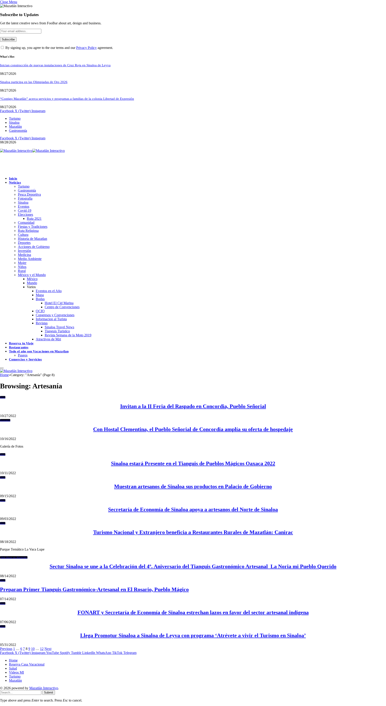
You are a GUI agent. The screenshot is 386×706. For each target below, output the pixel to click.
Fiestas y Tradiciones (32, 226)
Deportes (24, 243)
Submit (48, 692)
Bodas (40, 299)
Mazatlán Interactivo (43, 688)
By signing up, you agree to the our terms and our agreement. (58, 48)
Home (13, 660)
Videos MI (16, 672)
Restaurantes (18, 347)
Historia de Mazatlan (32, 239)
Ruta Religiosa (28, 231)
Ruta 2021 (34, 218)
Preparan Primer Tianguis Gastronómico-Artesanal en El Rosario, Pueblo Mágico (94, 589)
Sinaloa (14, 122)
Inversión (24, 251)
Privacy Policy (86, 48)
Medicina (24, 255)
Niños (22, 267)
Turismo (15, 118)
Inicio (13, 178)
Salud (13, 668)
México (32, 279)
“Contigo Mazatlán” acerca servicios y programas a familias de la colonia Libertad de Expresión (67, 99)
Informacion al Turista (51, 319)
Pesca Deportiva (29, 194)
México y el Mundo (32, 275)
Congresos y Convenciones (55, 315)
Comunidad (26, 222)
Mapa (40, 295)
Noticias (15, 182)
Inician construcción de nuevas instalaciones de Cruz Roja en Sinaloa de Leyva (55, 65)
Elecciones (25, 214)
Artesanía (5, 420)
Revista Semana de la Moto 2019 (68, 335)
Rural (22, 271)
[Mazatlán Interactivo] (32, 151)
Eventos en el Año (49, 291)
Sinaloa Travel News (59, 327)
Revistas (42, 323)
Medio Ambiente (30, 259)
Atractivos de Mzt (48, 339)
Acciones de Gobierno (34, 247)
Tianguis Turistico (57, 331)
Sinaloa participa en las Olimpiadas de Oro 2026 (33, 82)
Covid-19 (24, 210)
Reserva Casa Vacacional (26, 664)
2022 (2, 397)
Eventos (23, 206)
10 (33, 649)
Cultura (23, 235)
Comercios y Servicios (25, 359)
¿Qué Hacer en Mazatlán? (13, 557)
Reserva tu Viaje (21, 343)
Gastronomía (18, 130)
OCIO (40, 311)
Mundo (32, 283)
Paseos (22, 355)
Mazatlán (15, 126)
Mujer (22, 263)
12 (42, 649)
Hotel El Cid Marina (59, 303)
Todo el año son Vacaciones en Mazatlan (39, 351)
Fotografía (25, 198)
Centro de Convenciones (62, 307)
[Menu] (2, 368)
